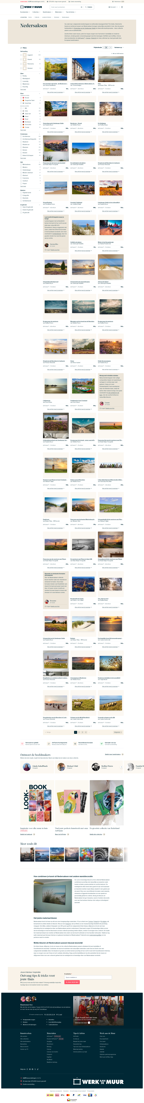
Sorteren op (118, 47)
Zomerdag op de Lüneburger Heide (85, 28)
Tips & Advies (70, 12)
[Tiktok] (38, 1069)
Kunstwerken (24, 12)
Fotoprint (93, 38)
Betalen (25, 1022)
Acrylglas (103, 921)
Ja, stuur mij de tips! (72, 982)
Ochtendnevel (56, 234)
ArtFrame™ (81, 38)
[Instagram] (27, 1069)
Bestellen (51, 1019)
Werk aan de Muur (107, 1033)
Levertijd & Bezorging (55, 1022)
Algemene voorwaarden (56, 1091)
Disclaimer (66, 1091)
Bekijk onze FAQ (55, 250)
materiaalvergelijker (95, 935)
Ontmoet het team (81, 1023)
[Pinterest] (30, 1069)
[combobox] (65, 7)
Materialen (58, 12)
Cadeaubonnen (53, 1025)
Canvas (88, 38)
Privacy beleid (90, 1091)
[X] (35, 1069)
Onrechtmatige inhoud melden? (78, 1091)
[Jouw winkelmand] (122, 7)
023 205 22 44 (50, 1014)
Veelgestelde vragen (29, 1019)
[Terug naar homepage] (31, 6)
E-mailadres (68, 974)
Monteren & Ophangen (29, 1025)
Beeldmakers (47, 12)
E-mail (60, 1014)
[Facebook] (32, 1069)
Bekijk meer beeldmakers (113, 754)
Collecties (35, 12)
